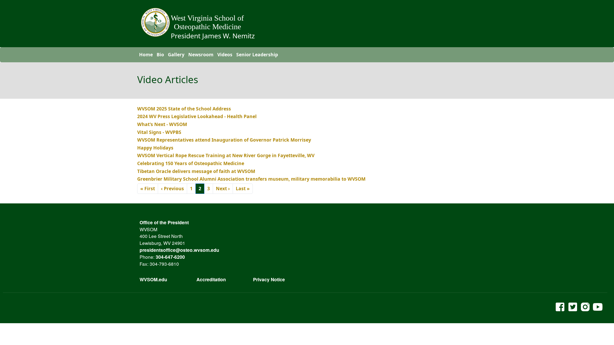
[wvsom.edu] (155, 22)
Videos (224, 54)
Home (146, 54)
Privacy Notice (269, 279)
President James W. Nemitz (213, 35)
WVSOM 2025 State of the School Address (184, 108)
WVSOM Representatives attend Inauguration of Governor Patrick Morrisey (224, 140)
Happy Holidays (155, 147)
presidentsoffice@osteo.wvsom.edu (179, 250)
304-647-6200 (170, 256)
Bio (160, 54)
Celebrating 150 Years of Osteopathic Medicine (190, 163)
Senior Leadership (257, 54)
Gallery (176, 54)
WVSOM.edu (153, 279)
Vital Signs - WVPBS (159, 132)
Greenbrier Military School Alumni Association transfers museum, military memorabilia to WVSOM (251, 179)
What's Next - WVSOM (162, 124)
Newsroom (200, 54)
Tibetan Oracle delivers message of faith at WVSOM (196, 171)
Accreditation (211, 279)
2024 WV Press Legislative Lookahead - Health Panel (197, 116)
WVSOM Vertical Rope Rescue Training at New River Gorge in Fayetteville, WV (225, 155)
